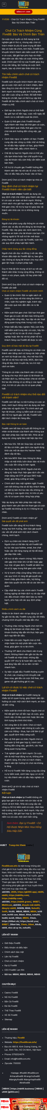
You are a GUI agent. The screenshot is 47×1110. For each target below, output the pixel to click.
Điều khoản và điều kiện (16, 947)
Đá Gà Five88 (11, 1006)
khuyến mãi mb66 (31, 905)
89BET (5, 924)
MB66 (33, 911)
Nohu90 (35, 908)
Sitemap (8, 1019)
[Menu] (4, 4)
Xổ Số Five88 (11, 1015)
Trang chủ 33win (17, 845)
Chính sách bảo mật (14, 952)
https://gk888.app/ (27, 892)
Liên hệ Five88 (11, 956)
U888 (13, 892)
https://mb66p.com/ (12, 898)
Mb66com (7, 905)
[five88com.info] (23, 4)
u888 (4, 1092)
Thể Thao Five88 (13, 1010)
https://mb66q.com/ (19, 895)
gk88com (13, 1092)
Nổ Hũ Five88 (11, 997)
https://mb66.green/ (21, 901)
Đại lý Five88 (11, 965)
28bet (31, 924)
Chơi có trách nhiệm (14, 961)
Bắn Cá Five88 (11, 1001)
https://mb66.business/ (22, 1088)
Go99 (4, 911)
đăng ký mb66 (9, 908)
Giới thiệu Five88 (12, 943)
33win (24, 924)
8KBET (36, 901)
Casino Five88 (11, 992)
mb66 (40, 892)
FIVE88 (5, 19)
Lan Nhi (20, 970)
